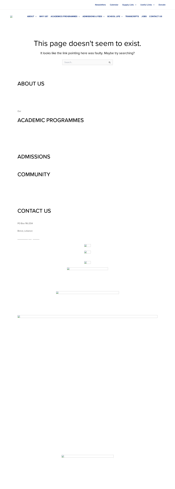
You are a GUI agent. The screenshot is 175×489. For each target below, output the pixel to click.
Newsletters (100, 4)
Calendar (114, 4)
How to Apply (24, 161)
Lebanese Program (26, 151)
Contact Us (155, 16)
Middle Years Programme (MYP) (32, 136)
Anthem (25, 111)
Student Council (25, 179)
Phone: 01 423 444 (26, 215)
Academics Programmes (64, 16)
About (30, 16)
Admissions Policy (26, 165)
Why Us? (43, 16)
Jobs (144, 16)
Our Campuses (25, 103)
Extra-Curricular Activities (30, 201)
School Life (113, 16)
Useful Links (146, 4)
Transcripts (132, 16)
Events (21, 194)
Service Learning (25, 190)
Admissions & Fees (92, 16)
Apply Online (24, 169)
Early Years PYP (25, 125)
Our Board (22, 99)
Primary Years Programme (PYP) (32, 132)
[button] (135, 4)
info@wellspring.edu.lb (28, 238)
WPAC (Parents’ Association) (31, 186)
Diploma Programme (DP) (29, 140)
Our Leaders (23, 96)
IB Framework (24, 143)
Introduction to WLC (27, 88)
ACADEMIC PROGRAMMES (51, 120)
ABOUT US (31, 83)
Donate (162, 4)
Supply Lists (128, 4)
